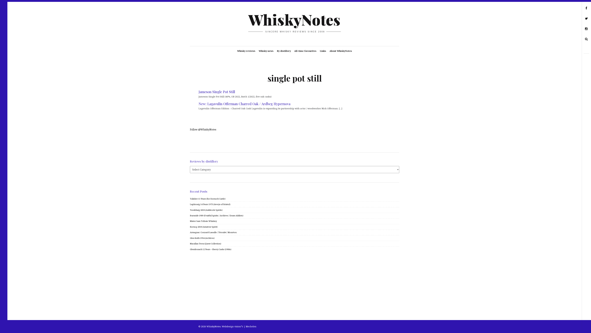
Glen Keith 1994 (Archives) (202, 238)
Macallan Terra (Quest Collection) (205, 243)
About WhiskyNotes (341, 50)
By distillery (284, 50)
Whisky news (266, 50)
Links (323, 50)
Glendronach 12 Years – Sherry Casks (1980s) (210, 249)
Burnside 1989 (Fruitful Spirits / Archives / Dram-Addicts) (216, 215)
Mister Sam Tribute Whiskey (203, 221)
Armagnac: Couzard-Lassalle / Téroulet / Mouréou (213, 232)
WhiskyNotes (294, 19)
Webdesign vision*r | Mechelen (239, 326)
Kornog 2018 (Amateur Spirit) (204, 226)
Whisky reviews (246, 50)
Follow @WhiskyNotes (203, 129)
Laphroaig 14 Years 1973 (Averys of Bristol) (210, 204)
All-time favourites (305, 50)
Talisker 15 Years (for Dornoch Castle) (207, 198)
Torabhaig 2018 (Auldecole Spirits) (206, 210)
